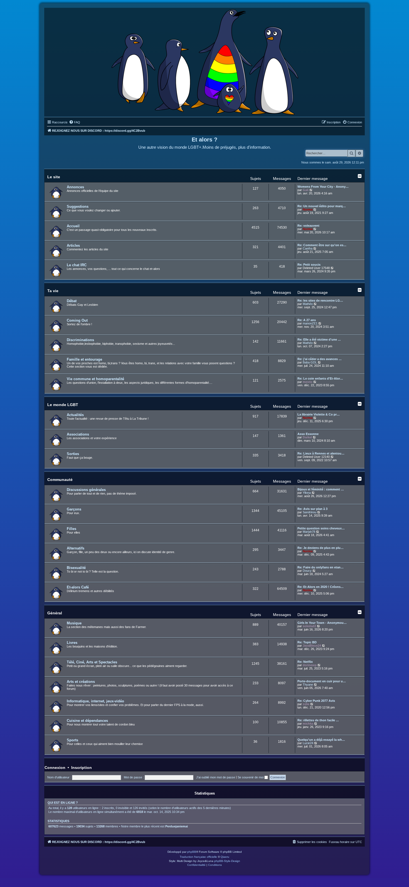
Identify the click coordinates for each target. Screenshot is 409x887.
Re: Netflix (305, 661)
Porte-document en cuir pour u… (321, 681)
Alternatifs (75, 548)
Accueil (73, 226)
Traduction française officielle (198, 856)
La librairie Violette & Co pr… (318, 414)
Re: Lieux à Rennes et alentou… (320, 453)
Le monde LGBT (62, 404)
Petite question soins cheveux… (321, 528)
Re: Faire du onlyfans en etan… (320, 567)
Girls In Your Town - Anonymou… (322, 622)
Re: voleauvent (308, 225)
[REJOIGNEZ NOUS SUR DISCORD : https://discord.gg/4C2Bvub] (204, 61)
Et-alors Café (78, 587)
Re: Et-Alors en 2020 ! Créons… (320, 586)
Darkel (307, 437)
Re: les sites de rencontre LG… (320, 300)
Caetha (307, 248)
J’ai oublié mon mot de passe (215, 777)
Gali (306, 190)
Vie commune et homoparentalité (95, 379)
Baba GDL (310, 362)
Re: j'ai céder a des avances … (319, 359)
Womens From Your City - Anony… (323, 186)
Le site (53, 177)
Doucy (307, 570)
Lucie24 (308, 743)
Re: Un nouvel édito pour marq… (321, 206)
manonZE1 (310, 323)
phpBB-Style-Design (227, 860)
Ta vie (52, 291)
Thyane (308, 684)
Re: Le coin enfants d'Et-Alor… (320, 378)
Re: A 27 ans (306, 320)
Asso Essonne (308, 434)
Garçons (74, 509)
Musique (74, 623)
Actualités (75, 415)
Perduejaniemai (176, 826)
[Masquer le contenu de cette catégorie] (360, 176)
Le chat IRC (77, 265)
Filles (71, 529)
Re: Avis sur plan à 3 (312, 508)
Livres (72, 643)
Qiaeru (225, 856)
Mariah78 (309, 531)
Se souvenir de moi (251, 777)
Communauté (60, 479)
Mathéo (308, 304)
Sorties (73, 454)
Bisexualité (76, 568)
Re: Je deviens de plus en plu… (320, 547)
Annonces (75, 187)
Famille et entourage (84, 359)
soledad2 (309, 626)
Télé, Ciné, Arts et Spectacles (92, 662)
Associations (78, 434)
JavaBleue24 (312, 645)
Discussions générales (86, 490)
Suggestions (77, 206)
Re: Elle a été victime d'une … (319, 339)
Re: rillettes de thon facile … (318, 720)
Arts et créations (81, 682)
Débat (72, 301)
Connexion (55, 767)
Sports (72, 740)
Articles (73, 245)
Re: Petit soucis (309, 264)
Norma (307, 209)
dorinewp (310, 665)
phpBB (191, 851)
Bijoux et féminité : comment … (320, 489)
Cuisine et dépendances (87, 721)
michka (308, 723)
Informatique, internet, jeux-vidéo (95, 701)
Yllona (307, 492)
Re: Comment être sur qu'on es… (321, 245)
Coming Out (77, 320)
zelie (306, 704)
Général (54, 613)
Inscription (81, 767)
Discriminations (80, 340)
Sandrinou (309, 512)
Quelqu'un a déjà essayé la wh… (321, 739)
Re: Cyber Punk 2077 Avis (316, 700)
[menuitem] (74, 122)
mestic (307, 381)
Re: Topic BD (307, 642)
